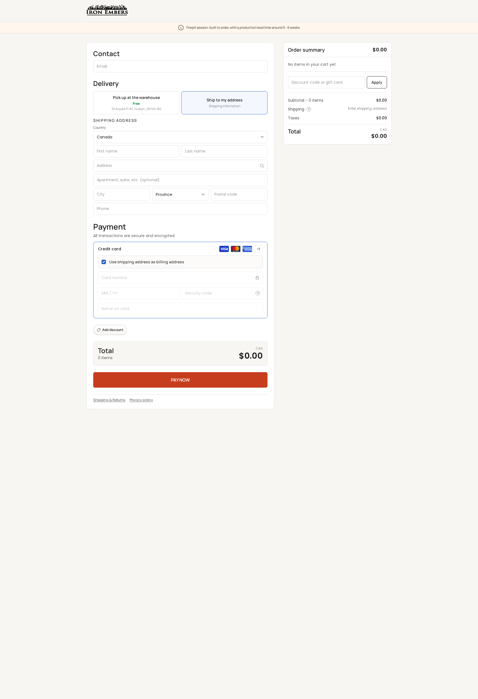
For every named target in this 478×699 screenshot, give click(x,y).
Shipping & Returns (109, 400)
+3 (258, 249)
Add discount (112, 329)
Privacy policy (141, 400)
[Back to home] (107, 9)
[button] (180, 280)
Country (99, 127)
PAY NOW (180, 380)
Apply (377, 82)
